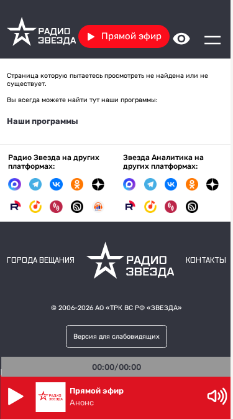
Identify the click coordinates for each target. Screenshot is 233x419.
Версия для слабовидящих (116, 336)
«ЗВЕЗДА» (164, 308)
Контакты (206, 261)
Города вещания (41, 261)
